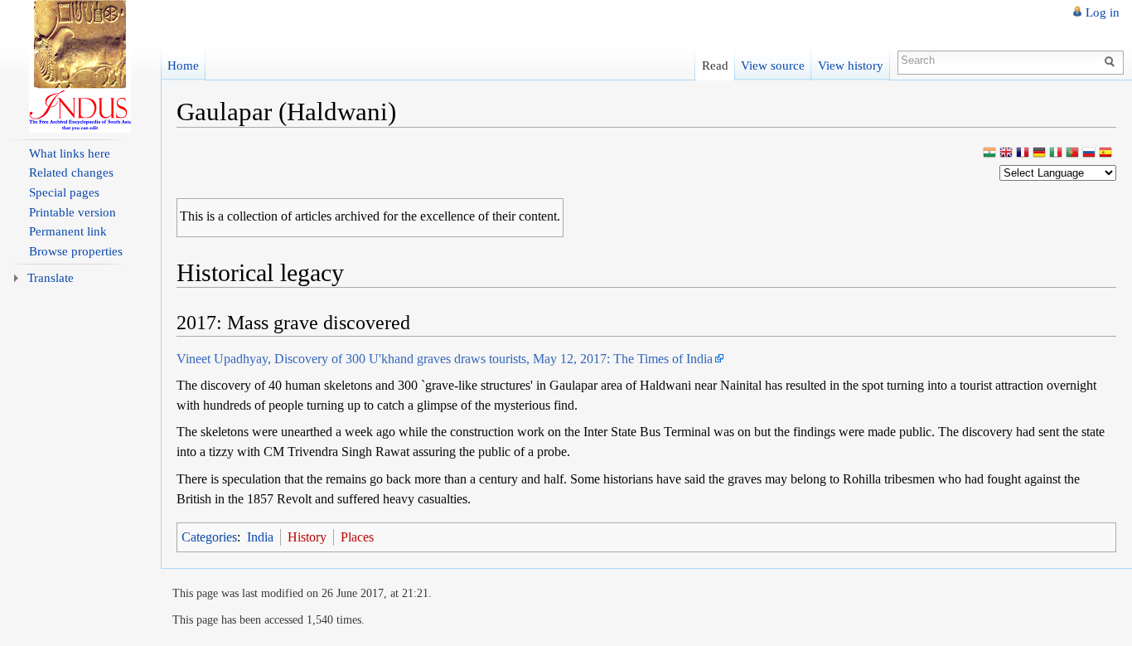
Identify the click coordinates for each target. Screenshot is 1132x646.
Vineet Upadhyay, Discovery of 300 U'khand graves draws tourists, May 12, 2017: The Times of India (445, 359)
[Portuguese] (1072, 154)
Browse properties (76, 251)
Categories (209, 537)
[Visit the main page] (80, 66)
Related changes (71, 172)
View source (773, 65)
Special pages (64, 192)
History (307, 537)
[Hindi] (989, 154)
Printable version (72, 212)
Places (357, 537)
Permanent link (68, 231)
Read (715, 65)
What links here (69, 153)
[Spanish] (1105, 154)
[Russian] (1089, 154)
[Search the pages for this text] (1112, 60)
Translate (50, 277)
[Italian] (1055, 154)
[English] (1006, 154)
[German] (1039, 154)
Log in (1103, 12)
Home (183, 65)
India (260, 537)
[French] (1022, 154)
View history (850, 65)
